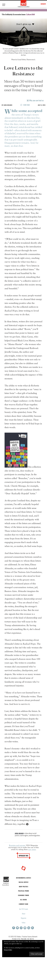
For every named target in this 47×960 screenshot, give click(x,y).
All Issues (23, 900)
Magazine (23, 918)
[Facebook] (13, 927)
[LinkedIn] (28, 927)
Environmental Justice (23, 878)
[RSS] (32, 927)
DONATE (43, 4)
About (23, 913)
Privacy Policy (8, 950)
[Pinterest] (25, 927)
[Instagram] (21, 927)
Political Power (23, 891)
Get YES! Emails (23, 909)
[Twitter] (17, 927)
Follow (23, 922)
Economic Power (23, 895)
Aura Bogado (8, 105)
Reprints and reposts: (17, 845)
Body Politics (23, 886)
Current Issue (23, 904)
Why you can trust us (36, 100)
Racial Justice (23, 882)
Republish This (23, 855)
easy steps (32, 850)
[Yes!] (23, 3)
